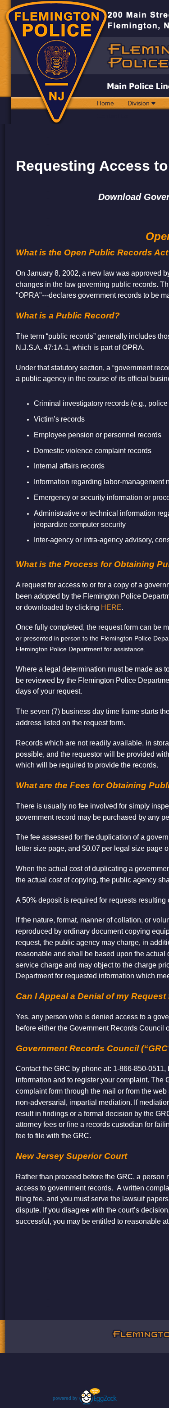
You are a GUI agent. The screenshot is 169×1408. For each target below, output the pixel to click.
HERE (111, 607)
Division (139, 103)
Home (105, 103)
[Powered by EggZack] (85, 1402)
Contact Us (112, 115)
